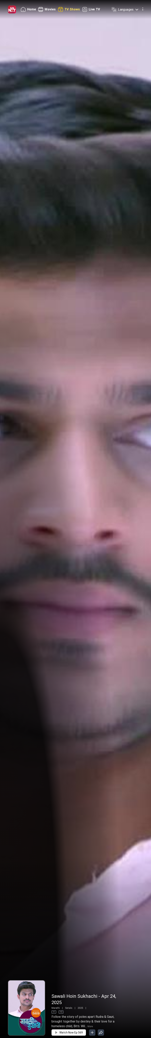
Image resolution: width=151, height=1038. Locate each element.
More (90, 1026)
